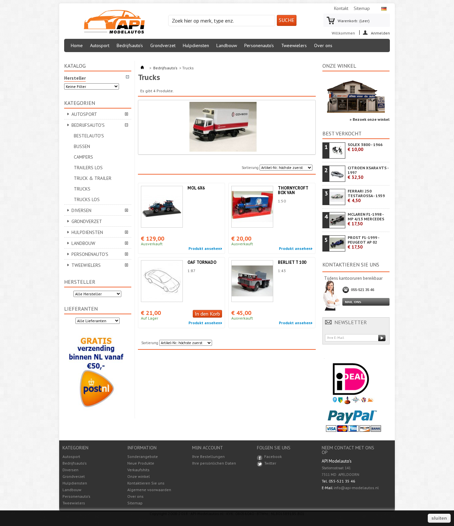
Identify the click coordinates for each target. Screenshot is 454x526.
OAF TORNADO (201, 262)
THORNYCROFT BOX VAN (293, 190)
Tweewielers (294, 45)
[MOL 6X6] (162, 207)
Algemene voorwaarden (149, 489)
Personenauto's (259, 45)
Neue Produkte (140, 463)
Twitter (270, 463)
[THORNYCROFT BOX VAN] (252, 207)
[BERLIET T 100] (252, 281)
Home (77, 45)
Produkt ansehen (204, 248)
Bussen (82, 146)
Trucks (82, 189)
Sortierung (250, 167)
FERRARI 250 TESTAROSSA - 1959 (366, 196)
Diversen (81, 210)
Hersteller (79, 281)
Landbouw (226, 45)
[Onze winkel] (356, 111)
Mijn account (207, 448)
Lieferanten (81, 308)
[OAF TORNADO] (162, 281)
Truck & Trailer (92, 178)
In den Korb (207, 313)
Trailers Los (88, 168)
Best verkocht (342, 133)
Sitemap (362, 8)
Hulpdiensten (196, 45)
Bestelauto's (89, 136)
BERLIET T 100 (292, 262)
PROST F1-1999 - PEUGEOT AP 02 (363, 242)
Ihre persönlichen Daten (214, 463)
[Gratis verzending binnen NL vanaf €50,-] (96, 412)
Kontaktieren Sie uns (146, 483)
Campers (83, 157)
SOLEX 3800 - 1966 (365, 147)
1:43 (282, 270)
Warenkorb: (354, 20)
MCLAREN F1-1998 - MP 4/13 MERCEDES (366, 219)
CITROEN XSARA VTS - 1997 (368, 173)
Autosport (99, 45)
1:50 (282, 200)
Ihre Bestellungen (208, 456)
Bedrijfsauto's (130, 45)
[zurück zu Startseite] (142, 67)
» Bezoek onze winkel (370, 119)
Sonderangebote (142, 456)
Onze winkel (339, 65)
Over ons (323, 45)
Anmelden (380, 33)
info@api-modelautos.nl (356, 487)
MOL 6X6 (196, 188)
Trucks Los (87, 199)
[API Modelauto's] (114, 22)
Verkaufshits (138, 469)
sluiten (439, 518)
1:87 (191, 270)
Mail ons (353, 302)
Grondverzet (162, 45)
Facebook (273, 456)
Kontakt (341, 8)
